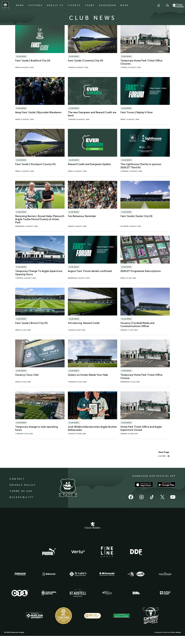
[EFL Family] (92, 616)
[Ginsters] (136, 574)
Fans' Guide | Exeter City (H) (136, 216)
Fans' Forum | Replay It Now (136, 112)
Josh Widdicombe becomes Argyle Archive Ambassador (92, 428)
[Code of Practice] (63, 615)
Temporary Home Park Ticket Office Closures (141, 62)
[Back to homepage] (5, 5)
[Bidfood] (107, 593)
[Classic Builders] (92, 525)
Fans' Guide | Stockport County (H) (35, 164)
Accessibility (21, 497)
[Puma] (49, 552)
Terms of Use (20, 491)
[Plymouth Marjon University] (34, 615)
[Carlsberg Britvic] (49, 593)
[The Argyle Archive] (121, 615)
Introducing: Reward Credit (84, 323)
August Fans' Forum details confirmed (90, 271)
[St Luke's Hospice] (78, 574)
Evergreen (107, 5)
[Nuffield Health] (165, 593)
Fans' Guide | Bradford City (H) (32, 60)
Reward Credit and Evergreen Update (89, 164)
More (124, 5)
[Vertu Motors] (78, 552)
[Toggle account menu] (158, 5)
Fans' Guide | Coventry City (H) (85, 60)
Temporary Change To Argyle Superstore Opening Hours (38, 273)
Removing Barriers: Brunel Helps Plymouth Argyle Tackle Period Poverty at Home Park (39, 219)
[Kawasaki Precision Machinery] (107, 574)
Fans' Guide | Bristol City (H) (31, 323)
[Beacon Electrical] (20, 574)
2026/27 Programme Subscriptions (140, 271)
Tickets (74, 5)
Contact (17, 479)
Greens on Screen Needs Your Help (88, 374)
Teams (90, 5)
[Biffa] (136, 593)
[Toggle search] (167, 5)
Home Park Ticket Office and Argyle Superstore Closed (141, 428)
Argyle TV (55, 5)
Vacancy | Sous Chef (27, 374)
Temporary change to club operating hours (36, 428)
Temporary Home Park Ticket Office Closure (141, 376)
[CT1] (20, 593)
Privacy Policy (22, 485)
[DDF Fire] (136, 552)
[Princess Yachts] (165, 574)
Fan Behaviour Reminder (82, 216)
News (20, 5)
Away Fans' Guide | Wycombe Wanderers (38, 112)
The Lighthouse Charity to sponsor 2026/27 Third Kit (140, 166)
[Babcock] (49, 573)
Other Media (175, 632)
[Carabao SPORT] (150, 616)
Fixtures (35, 5)
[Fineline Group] (107, 551)
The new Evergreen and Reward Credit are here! (92, 114)
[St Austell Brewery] (78, 593)
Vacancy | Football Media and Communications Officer (137, 325)
